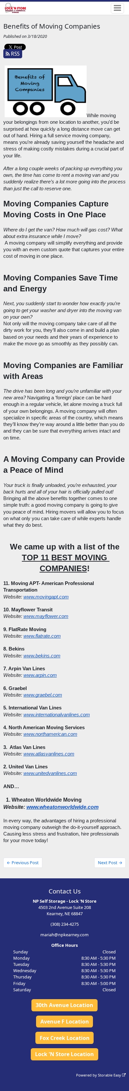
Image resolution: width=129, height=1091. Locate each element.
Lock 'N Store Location (64, 1054)
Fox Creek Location (65, 1038)
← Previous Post (23, 862)
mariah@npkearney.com (64, 935)
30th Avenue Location (64, 1005)
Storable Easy (110, 1075)
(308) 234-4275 (65, 924)
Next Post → (110, 862)
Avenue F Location (64, 1021)
